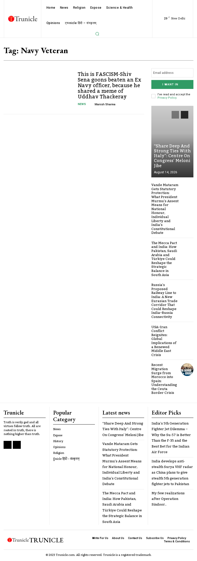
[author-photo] (91, 104)
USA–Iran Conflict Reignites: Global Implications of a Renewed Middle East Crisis (163, 341)
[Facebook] (8, 445)
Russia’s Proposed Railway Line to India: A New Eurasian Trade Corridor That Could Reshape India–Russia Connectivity (164, 301)
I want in (170, 84)
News (82, 104)
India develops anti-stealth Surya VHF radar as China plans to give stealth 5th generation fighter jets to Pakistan (172, 473)
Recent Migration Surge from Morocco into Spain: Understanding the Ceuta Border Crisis (164, 379)
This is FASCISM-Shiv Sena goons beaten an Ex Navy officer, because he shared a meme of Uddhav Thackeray (109, 85)
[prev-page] (175, 115)
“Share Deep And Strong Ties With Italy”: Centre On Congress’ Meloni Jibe (172, 156)
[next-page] (184, 115)
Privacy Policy (166, 97)
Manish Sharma (105, 104)
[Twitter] (17, 445)
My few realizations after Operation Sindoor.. (168, 499)
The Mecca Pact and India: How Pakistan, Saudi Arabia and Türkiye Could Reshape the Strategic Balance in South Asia (164, 259)
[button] (97, 33)
